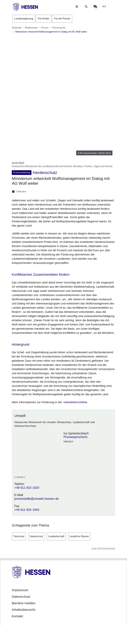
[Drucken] (55, 191)
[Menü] (76, 6)
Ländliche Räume (79, 536)
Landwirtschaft (56, 536)
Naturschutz (36, 536)
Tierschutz (18, 536)
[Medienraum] (95, 6)
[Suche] (86, 6)
